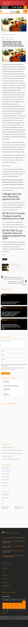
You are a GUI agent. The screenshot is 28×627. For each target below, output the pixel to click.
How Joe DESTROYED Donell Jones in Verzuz (11, 459)
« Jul (3, 613)
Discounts (4, 578)
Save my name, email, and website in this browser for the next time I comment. (14, 365)
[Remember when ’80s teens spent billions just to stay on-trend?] (14, 31)
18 (10, 607)
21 (20, 607)
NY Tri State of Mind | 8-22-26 (8, 447)
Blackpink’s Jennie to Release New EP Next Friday (12, 453)
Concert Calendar (5, 479)
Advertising (5, 582)
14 (20, 605)
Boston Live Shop (5, 474)
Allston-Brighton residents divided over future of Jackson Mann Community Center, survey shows (14, 324)
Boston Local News (12, 34)
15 (24, 605)
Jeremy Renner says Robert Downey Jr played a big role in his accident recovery (13, 278)
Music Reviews (5, 485)
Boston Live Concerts (6, 471)
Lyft (2, 503)
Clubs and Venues (5, 476)
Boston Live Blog (5, 468)
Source (4, 255)
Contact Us (4, 568)
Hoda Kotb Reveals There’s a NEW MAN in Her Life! (12, 450)
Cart (3, 571)
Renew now (6, 3)
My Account (5, 575)
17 (7, 607)
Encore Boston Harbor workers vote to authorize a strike (14, 299)
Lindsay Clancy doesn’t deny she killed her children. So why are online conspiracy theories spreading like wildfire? (14, 311)
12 (14, 605)
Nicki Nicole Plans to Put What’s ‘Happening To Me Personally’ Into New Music (17, 282)
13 (17, 605)
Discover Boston (5, 497)
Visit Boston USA (5, 494)
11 (10, 605)
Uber (3, 500)
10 (7, 605)
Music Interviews (5, 482)
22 (24, 607)
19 (14, 607)
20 (17, 607)
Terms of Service (8, 369)
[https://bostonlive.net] (15, 12)
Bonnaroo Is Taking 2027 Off (8, 456)
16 (4, 607)
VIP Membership (6, 585)
